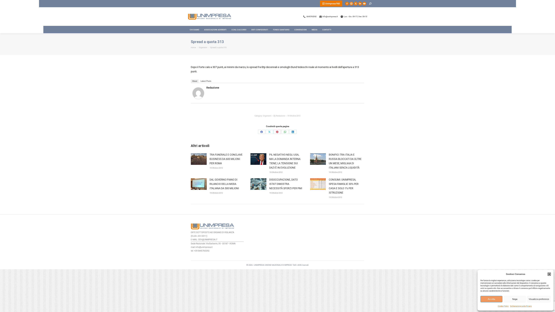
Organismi (267, 116)
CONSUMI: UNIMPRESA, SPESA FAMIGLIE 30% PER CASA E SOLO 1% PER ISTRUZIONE (344, 186)
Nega (514, 299)
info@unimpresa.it (330, 16)
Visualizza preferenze (539, 299)
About (194, 81)
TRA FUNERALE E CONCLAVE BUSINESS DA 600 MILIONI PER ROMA (226, 159)
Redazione (212, 87)
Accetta (491, 299)
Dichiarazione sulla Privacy (521, 306)
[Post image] (199, 159)
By (279, 116)
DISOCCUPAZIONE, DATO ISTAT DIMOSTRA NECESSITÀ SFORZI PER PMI (285, 184)
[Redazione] (198, 98)
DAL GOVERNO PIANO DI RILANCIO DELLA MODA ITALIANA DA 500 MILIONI (224, 184)
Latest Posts (206, 81)
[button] (549, 274)
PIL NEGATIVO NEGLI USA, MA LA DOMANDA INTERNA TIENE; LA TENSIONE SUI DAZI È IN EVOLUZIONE (284, 161)
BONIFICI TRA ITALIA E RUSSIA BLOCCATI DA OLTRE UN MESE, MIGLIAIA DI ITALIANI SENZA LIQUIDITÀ (345, 161)
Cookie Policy (503, 306)
